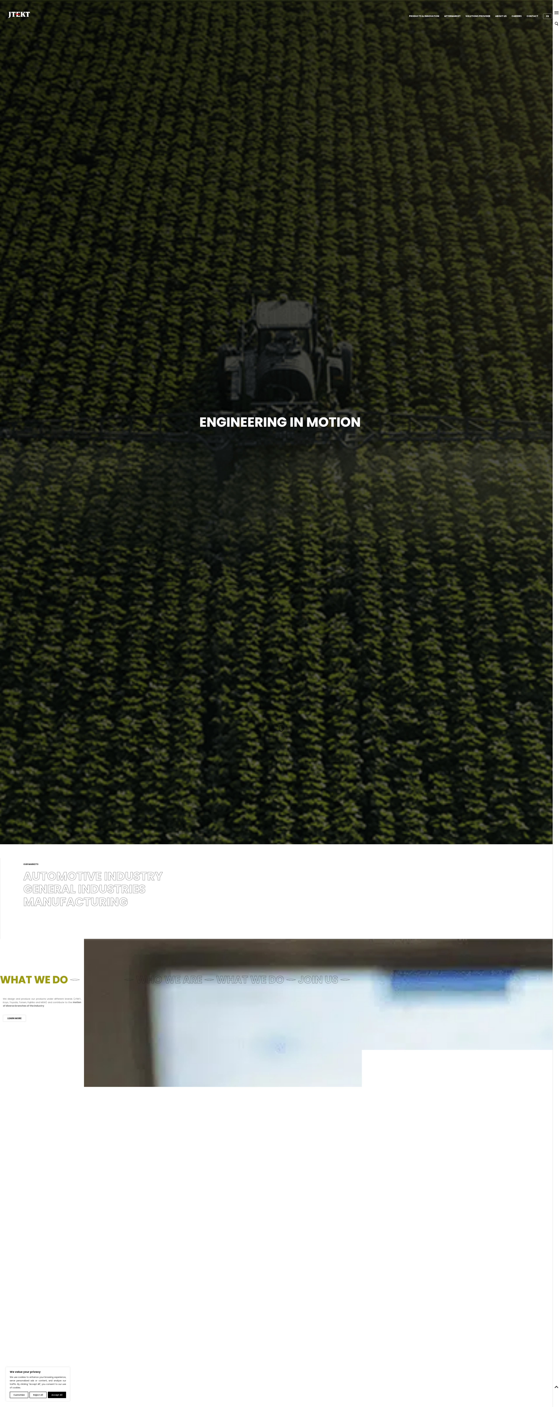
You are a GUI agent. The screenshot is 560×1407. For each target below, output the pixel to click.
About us (501, 16)
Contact (532, 16)
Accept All (56, 1394)
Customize (19, 1394)
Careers (517, 16)
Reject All (38, 1394)
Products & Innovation (424, 16)
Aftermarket (452, 16)
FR (547, 16)
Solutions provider (478, 16)
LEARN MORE (14, 1018)
